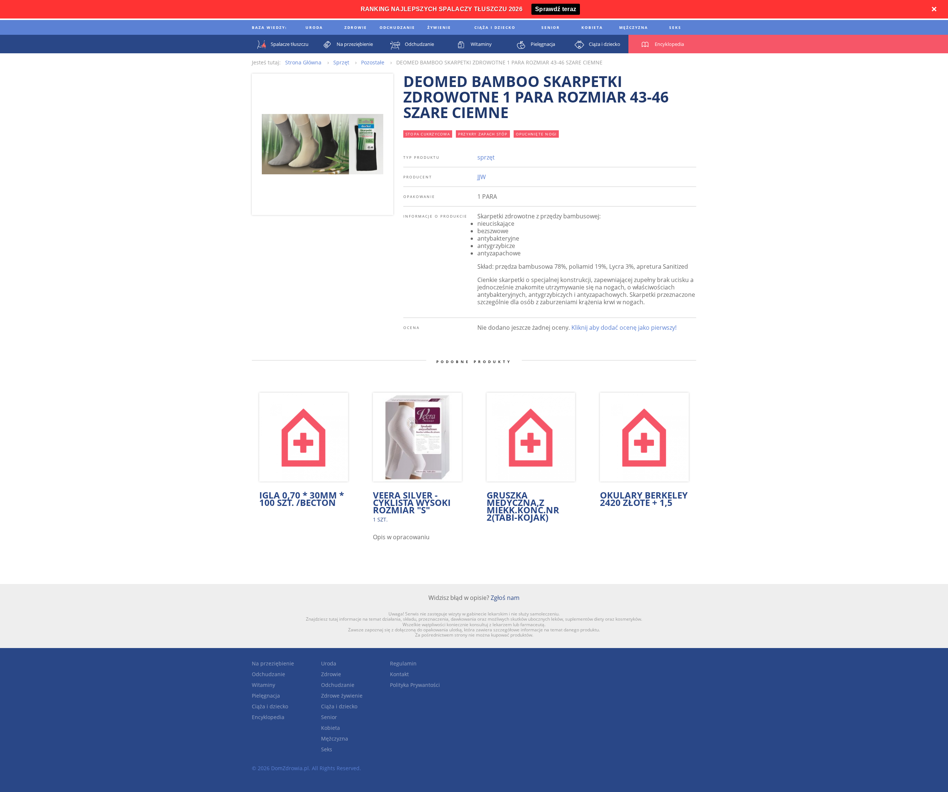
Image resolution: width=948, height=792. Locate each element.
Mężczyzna (334, 738)
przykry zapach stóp (483, 134)
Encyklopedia (268, 717)
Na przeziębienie (273, 663)
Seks (326, 749)
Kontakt (399, 674)
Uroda (328, 663)
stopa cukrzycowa (427, 134)
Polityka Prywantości (415, 684)
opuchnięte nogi (536, 134)
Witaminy (263, 684)
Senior (329, 717)
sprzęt (486, 157)
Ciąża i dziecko (270, 706)
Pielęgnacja (266, 695)
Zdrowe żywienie (342, 695)
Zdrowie (331, 674)
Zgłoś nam (505, 598)
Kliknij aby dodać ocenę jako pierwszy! (624, 327)
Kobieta (330, 727)
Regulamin (403, 663)
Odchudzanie (268, 674)
